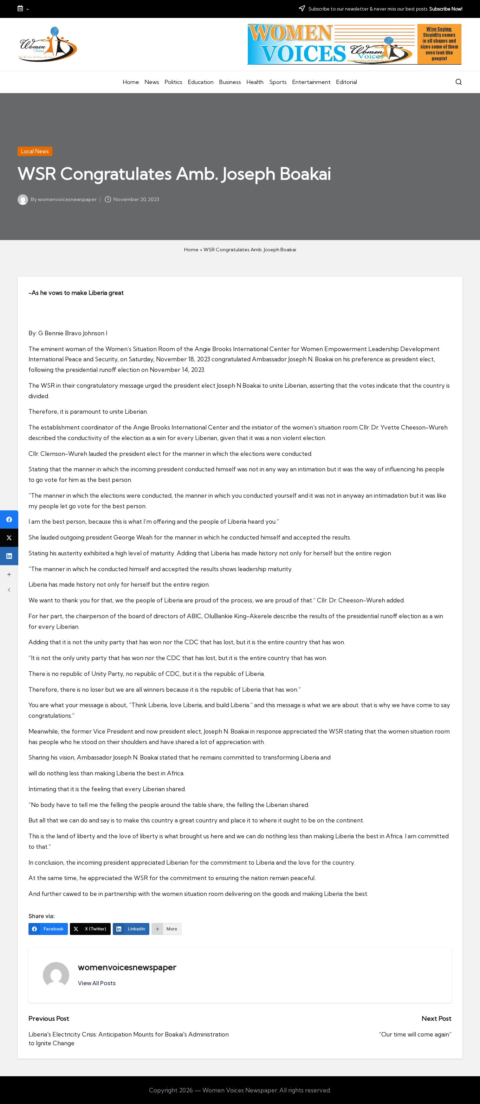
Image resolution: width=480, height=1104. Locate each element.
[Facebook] (9, 519)
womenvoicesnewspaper (127, 967)
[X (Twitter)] (9, 538)
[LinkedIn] (9, 556)
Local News (35, 151)
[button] (97, 983)
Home (191, 249)
